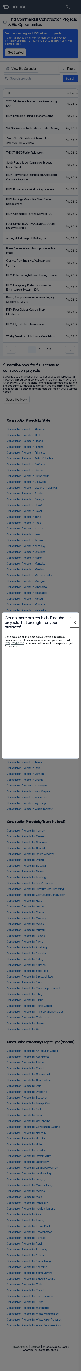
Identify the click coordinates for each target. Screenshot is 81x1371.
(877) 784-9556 (14, 643)
